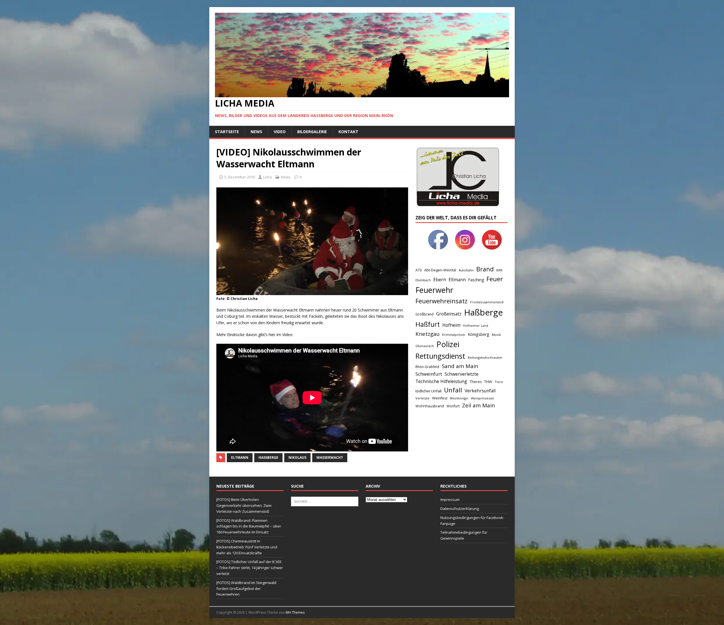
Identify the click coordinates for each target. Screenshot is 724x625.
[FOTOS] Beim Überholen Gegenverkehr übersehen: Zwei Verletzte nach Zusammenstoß (244, 505)
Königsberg (478, 334)
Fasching (476, 279)
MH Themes (295, 612)
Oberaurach (424, 346)
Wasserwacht (329, 457)
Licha (267, 177)
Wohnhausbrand (429, 406)
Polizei (447, 344)
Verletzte (422, 398)
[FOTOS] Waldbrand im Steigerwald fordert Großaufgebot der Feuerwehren (246, 588)
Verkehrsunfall (480, 391)
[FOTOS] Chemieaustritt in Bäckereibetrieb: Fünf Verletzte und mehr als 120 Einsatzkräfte (246, 547)
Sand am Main (460, 365)
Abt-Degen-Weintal (440, 270)
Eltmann (239, 457)
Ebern (439, 279)
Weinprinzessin (482, 398)
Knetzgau (427, 333)
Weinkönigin (459, 398)
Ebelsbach (423, 280)
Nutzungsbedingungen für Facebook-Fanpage (472, 520)
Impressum (450, 499)
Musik (496, 334)
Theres (476, 381)
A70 (418, 270)
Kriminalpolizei (453, 334)
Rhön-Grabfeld (427, 366)
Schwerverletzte (462, 374)
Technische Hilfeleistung (441, 381)
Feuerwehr (434, 290)
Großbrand (424, 314)
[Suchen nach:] (324, 501)
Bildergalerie (312, 131)
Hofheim (451, 325)
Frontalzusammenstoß (486, 302)
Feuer (494, 279)
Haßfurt (427, 324)
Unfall (453, 390)
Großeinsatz (449, 314)
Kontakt (348, 131)
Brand (485, 269)
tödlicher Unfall (428, 390)
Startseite (227, 131)
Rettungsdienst (440, 356)
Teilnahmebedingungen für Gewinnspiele (463, 535)
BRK (499, 270)
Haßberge (268, 457)
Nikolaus (297, 457)
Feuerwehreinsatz (441, 301)
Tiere (499, 382)
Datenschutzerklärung (459, 508)
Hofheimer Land (475, 325)
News (256, 131)
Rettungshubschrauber (485, 357)
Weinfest (439, 398)
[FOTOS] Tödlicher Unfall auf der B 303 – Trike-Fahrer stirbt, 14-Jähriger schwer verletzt (249, 567)
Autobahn (466, 270)
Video (280, 131)
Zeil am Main (478, 405)
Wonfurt (453, 406)
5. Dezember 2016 (239, 177)
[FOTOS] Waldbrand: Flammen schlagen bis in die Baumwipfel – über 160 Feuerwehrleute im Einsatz (248, 526)
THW (488, 381)
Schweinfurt (428, 374)
